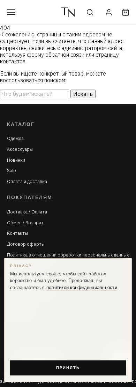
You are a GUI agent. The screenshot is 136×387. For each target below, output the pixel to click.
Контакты (17, 233)
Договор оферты (26, 244)
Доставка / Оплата (27, 212)
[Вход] (109, 12)
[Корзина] (125, 12)
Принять (68, 368)
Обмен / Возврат (25, 223)
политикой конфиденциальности (81, 287)
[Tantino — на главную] (68, 12)
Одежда (15, 138)
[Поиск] (90, 12)
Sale (11, 171)
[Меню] (11, 12)
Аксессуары (20, 149)
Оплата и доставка (27, 181)
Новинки (16, 160)
